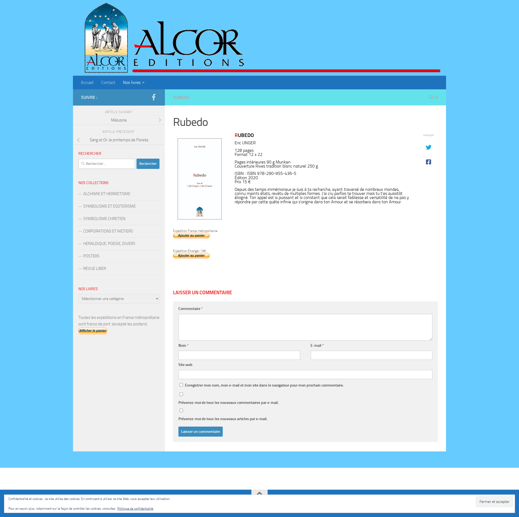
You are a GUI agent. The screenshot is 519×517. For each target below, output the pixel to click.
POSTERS (91, 256)
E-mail (317, 345)
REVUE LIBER (94, 268)
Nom (183, 345)
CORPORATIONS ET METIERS (108, 231)
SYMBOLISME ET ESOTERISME (109, 206)
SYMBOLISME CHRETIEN (104, 218)
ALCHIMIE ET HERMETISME (106, 193)
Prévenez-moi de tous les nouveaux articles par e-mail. (222, 419)
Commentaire (190, 308)
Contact (108, 82)
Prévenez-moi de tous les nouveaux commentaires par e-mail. (228, 402)
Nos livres (132, 82)
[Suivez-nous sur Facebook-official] (153, 97)
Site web (185, 364)
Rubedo (181, 97)
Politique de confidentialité (135, 509)
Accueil (87, 82)
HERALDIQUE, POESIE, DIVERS (109, 243)
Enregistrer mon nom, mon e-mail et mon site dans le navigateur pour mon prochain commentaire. (264, 385)
